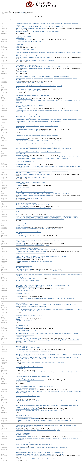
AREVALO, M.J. (20, 225)
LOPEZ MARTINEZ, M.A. (23, 426)
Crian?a (52, 158)
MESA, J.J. (18, 87)
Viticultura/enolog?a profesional (24, 436)
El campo (18, 214)
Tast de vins (67, 438)
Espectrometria (40, 131)
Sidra (27, 253)
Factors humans (20, 340)
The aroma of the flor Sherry (23, 415)
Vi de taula (22, 371)
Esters (54, 121)
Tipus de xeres (58, 158)
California (57, 131)
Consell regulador (35, 309)
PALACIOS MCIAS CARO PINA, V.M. (39, 26)
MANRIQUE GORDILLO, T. (24, 204)
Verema (80, 309)
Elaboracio (36, 351)
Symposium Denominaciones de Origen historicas (28, 338)
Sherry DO (59, 140)
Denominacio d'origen (33, 148)
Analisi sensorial (50, 216)
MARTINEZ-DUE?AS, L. (23, 267)
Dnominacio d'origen (50, 309)
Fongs (47, 245)
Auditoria (24, 392)
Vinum (17, 47)
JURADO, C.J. (31, 172)
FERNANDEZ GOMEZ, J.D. (23, 66)
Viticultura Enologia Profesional (24, 99)
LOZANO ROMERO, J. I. (35, 287)
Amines (27, 330)
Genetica (46, 121)
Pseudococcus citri (35, 100)
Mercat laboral (47, 298)
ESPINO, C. (34, 454)
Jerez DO (25, 140)
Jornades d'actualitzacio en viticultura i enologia (38, 438)
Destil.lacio (21, 121)
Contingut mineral (40, 253)
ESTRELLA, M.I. (20, 258)
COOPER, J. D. (25, 347)
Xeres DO (53, 140)
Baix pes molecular (31, 261)
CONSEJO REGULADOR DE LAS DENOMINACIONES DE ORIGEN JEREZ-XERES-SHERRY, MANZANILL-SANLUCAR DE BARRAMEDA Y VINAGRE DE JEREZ (47, 358)
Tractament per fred (37, 31)
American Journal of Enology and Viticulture (27, 118)
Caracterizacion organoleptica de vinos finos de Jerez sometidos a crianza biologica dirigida (39, 86)
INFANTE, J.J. (19, 277)
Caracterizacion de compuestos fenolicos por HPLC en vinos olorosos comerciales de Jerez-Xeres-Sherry (42, 76)
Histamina (22, 330)
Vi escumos (48, 400)
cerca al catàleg (13, 13)
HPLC (34, 82)
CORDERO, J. (19, 97)
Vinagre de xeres (65, 271)
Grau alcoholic (65, 371)
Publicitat (25, 71)
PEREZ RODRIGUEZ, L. (65, 193)
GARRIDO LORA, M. (62, 66)
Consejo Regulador (20, 153)
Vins (57, 309)
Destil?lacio (54, 166)
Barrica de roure (73, 166)
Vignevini (18, 259)
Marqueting (41, 228)
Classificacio (25, 311)
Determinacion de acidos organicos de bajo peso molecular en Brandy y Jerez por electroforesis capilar (42, 171)
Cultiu (42, 158)
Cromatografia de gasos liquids (48, 420)
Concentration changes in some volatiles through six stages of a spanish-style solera (37, 126)
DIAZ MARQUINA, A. (22, 249)
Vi (27, 31)
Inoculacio (18, 280)
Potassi (24, 400)
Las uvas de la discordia (22, 325)
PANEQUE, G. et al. (21, 378)
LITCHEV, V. (19, 397)
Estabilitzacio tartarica (21, 31)
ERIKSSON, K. (42, 116)
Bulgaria (28, 400)
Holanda (66, 166)
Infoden (69, 148)
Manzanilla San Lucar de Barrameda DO (44, 458)
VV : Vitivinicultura (21, 108)
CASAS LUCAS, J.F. (21, 336)
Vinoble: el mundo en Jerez (23, 433)
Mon (27, 217)
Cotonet (18, 100)
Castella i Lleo (24, 216)
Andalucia (39, 41)
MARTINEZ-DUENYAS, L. (23, 107)
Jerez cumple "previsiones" (22, 293)
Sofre (20, 400)
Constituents (47, 371)
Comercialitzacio (20, 110)
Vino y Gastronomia (21, 328)
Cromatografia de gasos (50, 119)
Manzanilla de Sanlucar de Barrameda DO (39, 140)
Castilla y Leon (60, 219)
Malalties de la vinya (29, 60)
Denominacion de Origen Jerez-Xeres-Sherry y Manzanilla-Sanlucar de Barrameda (37, 135)
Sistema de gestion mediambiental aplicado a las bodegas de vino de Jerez (34, 386)
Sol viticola (18, 381)
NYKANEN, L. (32, 116)
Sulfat (17, 400)
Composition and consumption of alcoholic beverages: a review (32, 114)
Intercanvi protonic (54, 31)
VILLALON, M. (48, 78)
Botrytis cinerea (20, 245)
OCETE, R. (27, 55)
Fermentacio (71, 119)
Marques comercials (21, 439)
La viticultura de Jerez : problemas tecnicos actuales (29, 315)
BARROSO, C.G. (40, 172)
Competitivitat (27, 245)
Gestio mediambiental (21, 391)
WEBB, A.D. (19, 417)
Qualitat (28, 49)
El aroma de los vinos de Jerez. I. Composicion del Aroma (30, 182)
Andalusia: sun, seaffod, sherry (23, 36)
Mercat (32, 110)
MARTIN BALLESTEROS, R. (41, 204)
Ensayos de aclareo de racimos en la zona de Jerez (28, 232)
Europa (41, 217)
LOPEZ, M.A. (19, 55)
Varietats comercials (50, 271)
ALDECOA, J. (50, 454)
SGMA (79, 391)
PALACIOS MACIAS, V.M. (36, 193)
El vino (17, 211)
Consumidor (19, 111)
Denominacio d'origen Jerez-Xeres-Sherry (44, 156)
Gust (61, 420)
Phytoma (18, 319)
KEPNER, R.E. (28, 417)
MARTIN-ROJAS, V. (21, 287)
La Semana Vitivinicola (22, 147)
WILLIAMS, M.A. (41, 407)
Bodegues (47, 228)
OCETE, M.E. (35, 55)
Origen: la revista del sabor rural (24, 269)
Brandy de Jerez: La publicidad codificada (26, 65)
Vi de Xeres (29, 82)
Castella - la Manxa (66, 217)
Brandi (17, 71)
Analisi (42, 119)
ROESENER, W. (35, 347)
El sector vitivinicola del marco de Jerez (26, 203)
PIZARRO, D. (32, 388)
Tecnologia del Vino (21, 243)
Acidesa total (32, 253)
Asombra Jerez (19, 44)
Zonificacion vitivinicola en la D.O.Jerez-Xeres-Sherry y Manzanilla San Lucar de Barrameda (40, 452)
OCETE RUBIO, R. (36, 426)
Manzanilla (22, 158)
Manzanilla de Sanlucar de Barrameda (64, 156)
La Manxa (41, 166)
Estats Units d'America (45, 351)
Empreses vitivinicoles (57, 298)
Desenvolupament (28, 340)
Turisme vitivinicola (27, 228)
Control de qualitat (64, 110)
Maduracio (39, 261)
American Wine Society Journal (24, 39)
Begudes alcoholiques (62, 119)
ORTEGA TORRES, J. (22, 183)
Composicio (54, 371)
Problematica (31, 208)
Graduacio (28, 371)
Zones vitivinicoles (35, 362)
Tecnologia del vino (21, 155)
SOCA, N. (25, 388)
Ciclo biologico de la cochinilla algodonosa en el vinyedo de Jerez (32, 95)
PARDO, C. (42, 454)
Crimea (17, 371)
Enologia (32, 49)
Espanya (35, 41)
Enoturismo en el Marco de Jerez (24, 224)
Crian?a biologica (41, 90)
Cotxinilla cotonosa (25, 100)
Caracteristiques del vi (58, 438)
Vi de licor (38, 271)
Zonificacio (18, 458)
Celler (58, 391)
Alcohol (59, 371)
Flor (26, 290)
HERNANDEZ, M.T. (31, 258)
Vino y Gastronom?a (21, 164)
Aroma (38, 119)
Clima (36, 158)
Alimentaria (19, 81)
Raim (17, 236)
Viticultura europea (34, 217)
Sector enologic (54, 228)
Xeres (30, 31)
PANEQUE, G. (20, 454)
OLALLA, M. (29, 78)
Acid (76, 119)
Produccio (27, 236)
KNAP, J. (18, 347)
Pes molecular (26, 177)
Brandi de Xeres (20, 166)
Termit (28, 430)
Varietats (72, 309)
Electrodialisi (45, 31)
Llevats (50, 121)
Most (44, 216)
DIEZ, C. (40, 258)
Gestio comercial (38, 110)
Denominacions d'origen (44, 340)
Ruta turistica (37, 167)
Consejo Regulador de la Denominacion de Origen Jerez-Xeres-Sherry (34, 444)
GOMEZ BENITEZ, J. (22, 26)
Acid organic (19, 177)
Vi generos (58, 271)
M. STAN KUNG (20, 127)
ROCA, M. (27, 454)
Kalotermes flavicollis (40, 60)
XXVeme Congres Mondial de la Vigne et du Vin (28, 89)
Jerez (26, 41)
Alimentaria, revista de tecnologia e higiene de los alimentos (31, 251)
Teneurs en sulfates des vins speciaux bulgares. (27, 396)
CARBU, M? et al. (20, 241)
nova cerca (21, 12)
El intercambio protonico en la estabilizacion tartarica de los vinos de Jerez (34, 192)
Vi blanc (38, 400)
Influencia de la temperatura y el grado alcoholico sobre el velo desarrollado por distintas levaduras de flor (42, 285)
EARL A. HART (20, 38)
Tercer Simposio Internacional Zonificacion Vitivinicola (30, 380)
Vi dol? (75, 400)
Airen (31, 166)
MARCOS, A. (19, 327)
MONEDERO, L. (20, 78)
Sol (39, 158)
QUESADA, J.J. (38, 78)
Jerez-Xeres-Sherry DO (22, 148)
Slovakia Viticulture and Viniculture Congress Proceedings (31, 28)
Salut (42, 121)
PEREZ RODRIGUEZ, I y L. (59, 26)
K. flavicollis (50, 430)
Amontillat (31, 351)
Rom (17, 121)
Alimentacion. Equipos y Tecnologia (25, 288)
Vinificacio (31, 280)
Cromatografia (39, 82)
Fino (32, 290)
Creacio (35, 340)
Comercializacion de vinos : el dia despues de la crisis (29, 105)
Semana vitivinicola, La (22, 227)
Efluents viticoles (52, 391)
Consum (76, 110)
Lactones (38, 121)
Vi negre (43, 400)
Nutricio (34, 216)
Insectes (42, 100)
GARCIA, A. (19, 233)
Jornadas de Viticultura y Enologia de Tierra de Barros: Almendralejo (33, 57)
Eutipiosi (18, 430)
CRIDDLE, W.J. (20, 407)
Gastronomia (40, 311)
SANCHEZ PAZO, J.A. (51, 193)
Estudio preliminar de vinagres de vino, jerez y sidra (29, 248)
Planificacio (40, 298)
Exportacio (27, 110)
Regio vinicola (32, 271)
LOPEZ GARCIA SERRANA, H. (63, 78)
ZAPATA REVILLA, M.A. (36, 249)
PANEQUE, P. (59, 454)
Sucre (53, 400)
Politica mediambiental (33, 391)
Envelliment (61, 166)
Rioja (44, 110)
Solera (53, 131)
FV (16, 370)
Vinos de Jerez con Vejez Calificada (25, 442)
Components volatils (21, 119)
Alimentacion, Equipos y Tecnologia (25, 389)
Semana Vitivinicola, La (22, 139)
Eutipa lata (33, 430)
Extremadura (47, 166)
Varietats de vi (74, 438)
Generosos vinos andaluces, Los (24, 266)
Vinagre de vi (19, 253)
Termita (52, 60)
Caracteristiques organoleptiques (24, 90)
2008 (24, 438)
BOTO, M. (18, 388)
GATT (40, 219)
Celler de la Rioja (33, 219)
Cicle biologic (58, 100)
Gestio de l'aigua (43, 391)
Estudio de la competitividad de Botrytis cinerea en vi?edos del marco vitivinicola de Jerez (39, 240)
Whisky (80, 119)
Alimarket (18, 296)
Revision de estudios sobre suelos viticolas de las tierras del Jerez (32, 376)
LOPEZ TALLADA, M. (50, 249)
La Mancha (36, 166)
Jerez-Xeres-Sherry (20, 303)
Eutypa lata (57, 430)
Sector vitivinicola (20, 208)
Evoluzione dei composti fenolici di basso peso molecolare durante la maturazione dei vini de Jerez (41, 256)
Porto (32, 371)
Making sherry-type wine (22, 346)
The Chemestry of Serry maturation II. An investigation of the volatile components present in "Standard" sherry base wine (47, 405)
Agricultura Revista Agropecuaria (24, 206)
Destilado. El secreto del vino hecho (25, 161)
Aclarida (32, 236)
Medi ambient (69, 391)
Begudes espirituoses (56, 217)
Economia (34, 298)
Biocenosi (18, 60)
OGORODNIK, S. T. (21, 368)
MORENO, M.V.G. (21, 172)
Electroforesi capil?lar (42, 177)
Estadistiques (56, 110)
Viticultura (19, 49)
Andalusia (18, 41)
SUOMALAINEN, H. (21, 116)
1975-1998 (64, 148)
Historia (27, 158)
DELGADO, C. (20, 46)
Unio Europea (46, 217)
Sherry (22, 41)
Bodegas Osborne (20, 290)
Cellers (35, 311)
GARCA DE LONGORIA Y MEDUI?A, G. (43, 66)
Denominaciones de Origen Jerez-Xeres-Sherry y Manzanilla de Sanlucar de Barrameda (38, 152)
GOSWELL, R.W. (30, 407)
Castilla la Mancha (51, 219)
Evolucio (61, 362)
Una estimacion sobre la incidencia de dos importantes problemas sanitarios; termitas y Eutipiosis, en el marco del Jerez (46, 425)
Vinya (22, 60)
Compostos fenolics (21, 82)
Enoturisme (18, 228)
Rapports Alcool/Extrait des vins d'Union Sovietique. (29, 367)
